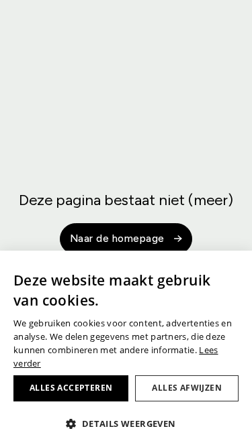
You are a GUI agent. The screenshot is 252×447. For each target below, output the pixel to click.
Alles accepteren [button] (71, 387)
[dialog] (126, 349)
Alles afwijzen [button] (187, 387)
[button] (126, 424)
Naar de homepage (117, 239)
